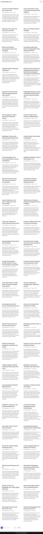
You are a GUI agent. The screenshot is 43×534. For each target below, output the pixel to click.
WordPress (25, 532)
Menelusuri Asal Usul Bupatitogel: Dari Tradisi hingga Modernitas (10, 487)
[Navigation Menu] (41, 2)
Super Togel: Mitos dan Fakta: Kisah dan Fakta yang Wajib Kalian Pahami (10, 284)
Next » (19, 527)
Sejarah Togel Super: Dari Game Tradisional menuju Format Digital (9, 201)
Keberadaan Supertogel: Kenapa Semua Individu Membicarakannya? (30, 180)
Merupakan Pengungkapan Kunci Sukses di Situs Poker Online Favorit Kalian (31, 467)
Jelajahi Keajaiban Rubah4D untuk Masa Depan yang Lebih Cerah (10, 366)
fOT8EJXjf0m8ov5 (6, 12)
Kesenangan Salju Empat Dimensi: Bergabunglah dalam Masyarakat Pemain (32, 49)
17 (14, 527)
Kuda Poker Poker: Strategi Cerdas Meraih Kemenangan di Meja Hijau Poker (32, 243)
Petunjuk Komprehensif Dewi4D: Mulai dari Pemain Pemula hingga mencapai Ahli (10, 263)
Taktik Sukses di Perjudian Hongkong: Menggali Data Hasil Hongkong (32, 201)
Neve (17, 532)
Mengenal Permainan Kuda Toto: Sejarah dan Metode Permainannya (9, 180)
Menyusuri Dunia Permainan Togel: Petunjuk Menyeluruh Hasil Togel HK (9, 93)
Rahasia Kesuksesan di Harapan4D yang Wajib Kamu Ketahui (10, 345)
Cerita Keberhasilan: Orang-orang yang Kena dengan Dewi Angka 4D (32, 10)
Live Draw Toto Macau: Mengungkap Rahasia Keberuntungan (30, 406)
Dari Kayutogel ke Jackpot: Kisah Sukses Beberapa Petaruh (9, 116)
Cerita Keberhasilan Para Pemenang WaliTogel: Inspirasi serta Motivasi (10, 159)
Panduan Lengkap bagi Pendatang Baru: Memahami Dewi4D (31, 284)
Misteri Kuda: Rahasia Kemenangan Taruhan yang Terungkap (9, 49)
